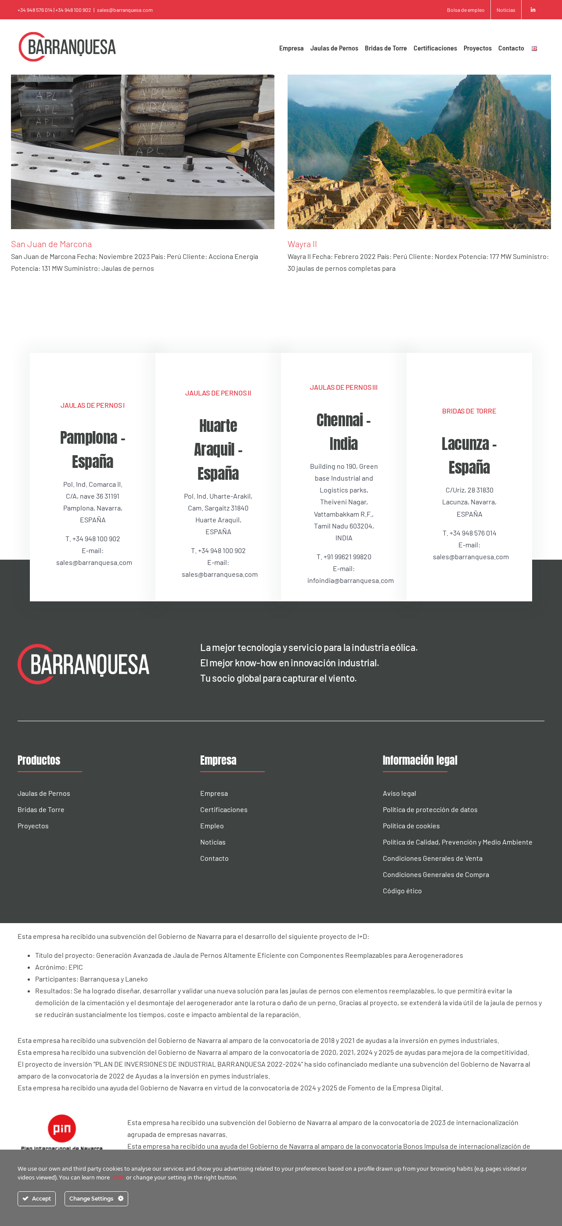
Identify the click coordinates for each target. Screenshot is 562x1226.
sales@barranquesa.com (125, 10)
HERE (118, 1178)
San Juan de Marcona (51, 243)
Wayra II (302, 243)
